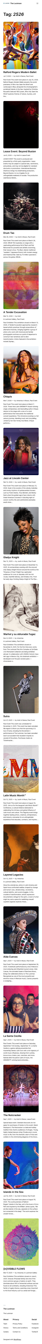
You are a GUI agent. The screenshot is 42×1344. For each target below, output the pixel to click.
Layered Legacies (13, 874)
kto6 (17, 76)
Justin (19, 482)
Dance (23, 76)
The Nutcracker (12, 1115)
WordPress (17, 1339)
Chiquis (7, 396)
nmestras (20, 400)
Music (25, 237)
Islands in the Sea (13, 1192)
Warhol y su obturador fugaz (19, 634)
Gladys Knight (11, 557)
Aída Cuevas (10, 956)
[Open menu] (37, 3)
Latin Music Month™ (14, 795)
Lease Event (26, 155)
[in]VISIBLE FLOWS (14, 1269)
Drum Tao (8, 233)
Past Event (29, 76)
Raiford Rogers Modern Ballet (19, 72)
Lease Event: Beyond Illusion (19, 151)
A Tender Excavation (15, 312)
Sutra (6, 716)
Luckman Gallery (10, 319)
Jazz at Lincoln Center (16, 478)
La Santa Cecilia (12, 1036)
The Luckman (16, 3)
